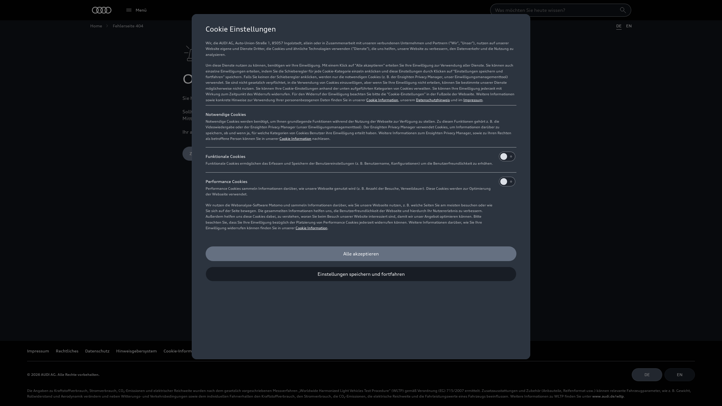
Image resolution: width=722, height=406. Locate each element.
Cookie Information (382, 100)
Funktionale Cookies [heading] (225, 156)
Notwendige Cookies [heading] (226, 114)
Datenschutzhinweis (433, 100)
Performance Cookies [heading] (226, 181)
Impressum (473, 100)
